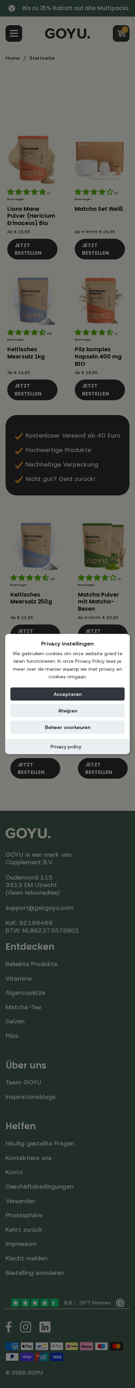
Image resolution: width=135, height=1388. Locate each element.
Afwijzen (67, 710)
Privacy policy (66, 746)
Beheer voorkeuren (67, 727)
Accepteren (68, 694)
